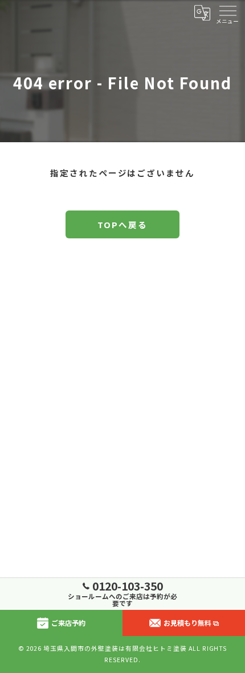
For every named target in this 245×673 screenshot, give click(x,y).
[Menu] (227, 12)
